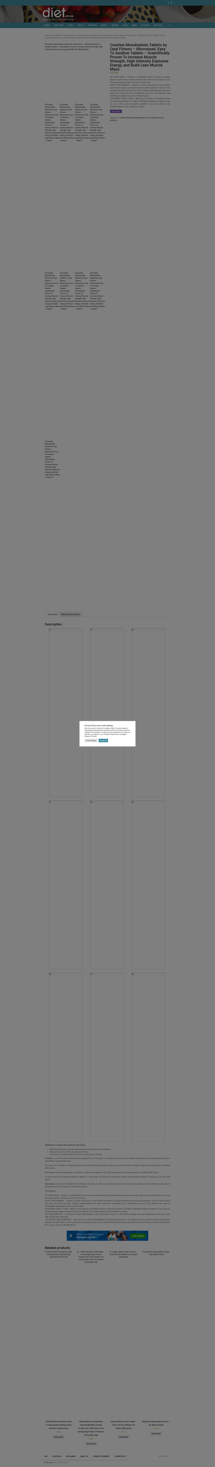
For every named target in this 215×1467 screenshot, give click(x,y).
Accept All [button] (103, 740)
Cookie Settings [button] (91, 740)
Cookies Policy (109, 734)
